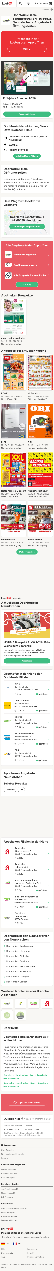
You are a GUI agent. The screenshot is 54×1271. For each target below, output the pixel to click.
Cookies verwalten (35, 1257)
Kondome (10, 789)
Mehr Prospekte (27, 552)
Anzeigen (45, 9)
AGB (3, 1257)
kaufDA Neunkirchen (13, 1126)
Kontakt (30, 1253)
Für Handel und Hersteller (12, 1154)
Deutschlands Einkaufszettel (14, 1208)
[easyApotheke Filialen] (20, 1003)
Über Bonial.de (7, 1150)
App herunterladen (9, 1216)
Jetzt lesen (27, 661)
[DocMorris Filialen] (7, 1003)
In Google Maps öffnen (27, 226)
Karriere (4, 1158)
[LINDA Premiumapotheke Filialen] (7, 1015)
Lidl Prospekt (7, 1197)
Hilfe (3, 1249)
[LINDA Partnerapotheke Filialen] (20, 1015)
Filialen (29, 1126)
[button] (27, 90)
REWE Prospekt (8, 1177)
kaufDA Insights (8, 1212)
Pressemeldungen (9, 1220)
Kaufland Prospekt (9, 1173)
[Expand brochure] (27, 78)
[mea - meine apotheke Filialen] (34, 1003)
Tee (21, 789)
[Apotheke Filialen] (47, 1003)
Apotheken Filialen (12, 1129)
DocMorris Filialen (32, 1129)
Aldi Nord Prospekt (9, 1189)
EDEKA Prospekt (8, 1169)
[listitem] (13, 322)
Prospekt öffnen (27, 114)
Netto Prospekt (8, 1193)
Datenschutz (7, 1253)
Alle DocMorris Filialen (27, 156)
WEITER (27, 48)
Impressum (32, 1249)
